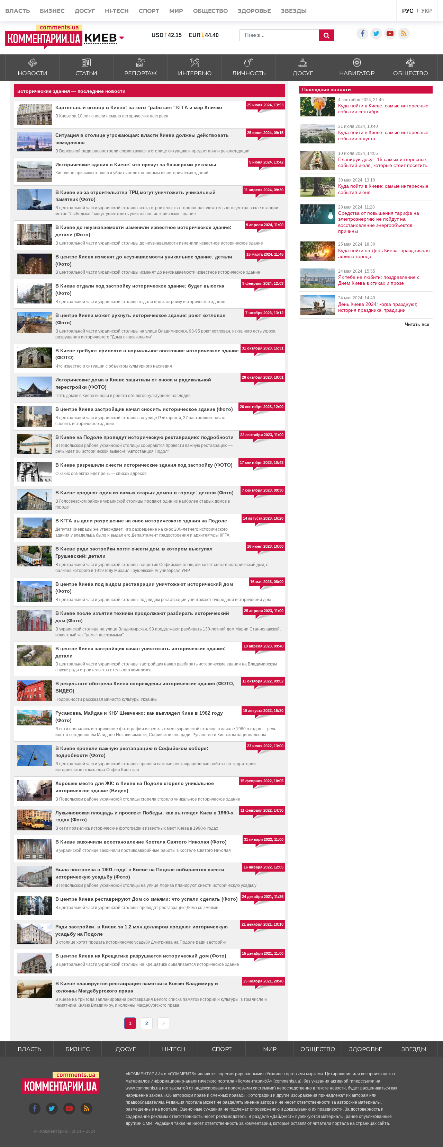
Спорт (149, 11)
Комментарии (53, 1131)
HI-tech (116, 11)
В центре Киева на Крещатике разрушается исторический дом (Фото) (140, 956)
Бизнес (52, 11)
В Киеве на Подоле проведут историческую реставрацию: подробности (144, 437)
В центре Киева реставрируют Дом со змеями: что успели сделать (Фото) (146, 899)
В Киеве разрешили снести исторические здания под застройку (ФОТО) (144, 465)
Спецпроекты (374, 10)
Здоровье (254, 11)
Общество (210, 11)
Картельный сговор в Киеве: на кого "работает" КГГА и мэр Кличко (138, 107)
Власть (17, 11)
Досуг (85, 11)
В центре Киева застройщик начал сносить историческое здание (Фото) (144, 409)
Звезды (293, 11)
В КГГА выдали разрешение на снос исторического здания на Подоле (141, 520)
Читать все (417, 324)
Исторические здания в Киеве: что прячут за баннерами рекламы (135, 164)
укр (426, 11)
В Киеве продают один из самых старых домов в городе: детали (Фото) (144, 492)
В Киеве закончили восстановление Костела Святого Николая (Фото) (141, 842)
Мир (176, 11)
